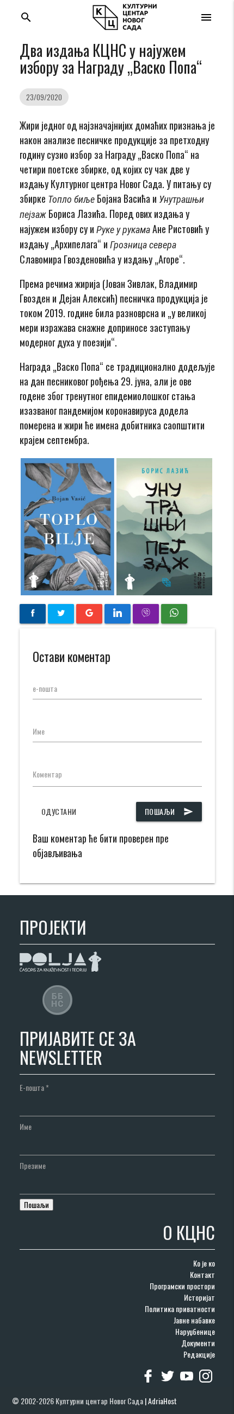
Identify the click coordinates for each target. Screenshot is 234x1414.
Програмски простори (182, 1285)
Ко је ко (204, 1263)
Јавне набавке (194, 1320)
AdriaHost (162, 1400)
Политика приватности (180, 1308)
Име (39, 731)
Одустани (59, 811)
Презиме (33, 1165)
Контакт (202, 1274)
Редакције (199, 1354)
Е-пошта (34, 1087)
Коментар (47, 774)
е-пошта (45, 688)
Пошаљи (169, 811)
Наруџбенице (195, 1331)
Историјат (199, 1297)
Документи (198, 1342)
